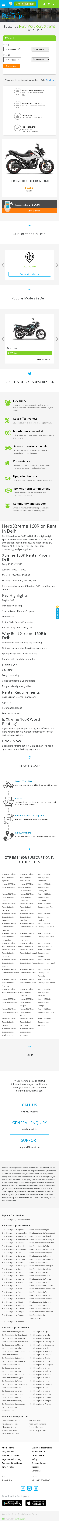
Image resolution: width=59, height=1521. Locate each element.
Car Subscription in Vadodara (13, 1404)
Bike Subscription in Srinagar (13, 1305)
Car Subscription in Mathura (13, 1374)
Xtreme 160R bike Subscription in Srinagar (44, 1002)
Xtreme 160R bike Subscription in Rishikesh (27, 992)
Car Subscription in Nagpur (12, 1378)
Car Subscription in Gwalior (40, 1358)
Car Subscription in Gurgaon (40, 1355)
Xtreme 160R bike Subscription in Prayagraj (9, 982)
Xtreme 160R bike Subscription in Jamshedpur (9, 936)
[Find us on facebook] (23, 1489)
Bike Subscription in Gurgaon (41, 1253)
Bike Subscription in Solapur (40, 1302)
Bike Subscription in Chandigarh (42, 1239)
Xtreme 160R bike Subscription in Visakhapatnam (9, 1031)
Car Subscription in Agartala (13, 1332)
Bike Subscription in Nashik (40, 1282)
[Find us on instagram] (36, 1489)
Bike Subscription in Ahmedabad (14, 1233)
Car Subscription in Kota (11, 1371)
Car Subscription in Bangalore (13, 1338)
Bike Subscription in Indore (12, 1262)
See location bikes (28, 274)
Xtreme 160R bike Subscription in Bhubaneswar (27, 887)
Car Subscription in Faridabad (13, 1351)
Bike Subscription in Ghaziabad (42, 1249)
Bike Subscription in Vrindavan (14, 1321)
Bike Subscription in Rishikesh (13, 1298)
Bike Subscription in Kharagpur (41, 1266)
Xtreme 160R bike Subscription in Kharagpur (27, 936)
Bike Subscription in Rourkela (41, 1298)
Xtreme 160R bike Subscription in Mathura (44, 953)
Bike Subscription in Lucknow (13, 1276)
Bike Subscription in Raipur (12, 1295)
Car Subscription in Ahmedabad (14, 1335)
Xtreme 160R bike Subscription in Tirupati (27, 1012)
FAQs (57, 614)
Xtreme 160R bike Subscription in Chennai (9, 897)
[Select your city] (54, 4)
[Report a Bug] (3, 1519)
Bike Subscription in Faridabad (14, 1249)
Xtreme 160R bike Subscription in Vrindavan (27, 1031)
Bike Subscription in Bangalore (14, 1236)
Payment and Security (11, 1459)
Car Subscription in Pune (11, 1387)
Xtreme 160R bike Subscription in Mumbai (9, 962)
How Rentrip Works (10, 1455)
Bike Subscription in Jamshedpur (14, 1266)
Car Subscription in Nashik (40, 1378)
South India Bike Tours (10, 1434)
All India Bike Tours (9, 1430)
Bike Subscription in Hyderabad (42, 1259)
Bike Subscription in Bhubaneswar (15, 1239)
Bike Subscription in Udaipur (13, 1312)
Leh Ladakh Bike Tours (10, 1420)
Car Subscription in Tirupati (40, 1397)
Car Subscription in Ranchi (12, 1391)
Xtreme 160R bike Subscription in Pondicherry (44, 972)
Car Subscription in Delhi (39, 1348)
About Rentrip (8, 1447)
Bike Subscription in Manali (40, 1276)
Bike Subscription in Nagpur (13, 1282)
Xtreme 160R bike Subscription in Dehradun (44, 897)
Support (35, 1467)
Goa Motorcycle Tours (37, 1430)
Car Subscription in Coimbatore (42, 1345)
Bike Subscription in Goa (11, 1253)
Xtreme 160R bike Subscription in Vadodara (27, 1022)
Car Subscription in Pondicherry (14, 1384)
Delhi (40, 25)
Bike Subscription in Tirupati (13, 1308)
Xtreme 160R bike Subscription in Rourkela (44, 992)
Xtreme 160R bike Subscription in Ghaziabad (27, 907)
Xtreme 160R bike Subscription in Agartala (9, 877)
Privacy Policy (8, 1467)
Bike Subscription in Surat (39, 1305)
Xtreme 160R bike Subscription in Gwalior (44, 916)
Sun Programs (20, 1519)
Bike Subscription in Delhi (39, 1246)
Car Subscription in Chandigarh (42, 1341)
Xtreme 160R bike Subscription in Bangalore (44, 877)
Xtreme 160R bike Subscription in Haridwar (9, 926)
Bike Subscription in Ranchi (40, 1295)
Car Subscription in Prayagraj (41, 1384)
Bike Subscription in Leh (39, 1272)
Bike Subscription (9, 1220)
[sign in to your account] (44, 4)
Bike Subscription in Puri (39, 1292)
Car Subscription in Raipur (40, 1387)
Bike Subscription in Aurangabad (42, 1233)
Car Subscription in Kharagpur (41, 1364)
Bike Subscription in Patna (12, 1289)
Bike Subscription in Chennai (13, 1243)
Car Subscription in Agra (39, 1332)
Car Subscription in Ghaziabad (41, 1351)
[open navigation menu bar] (4, 4)
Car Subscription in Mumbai (40, 1374)
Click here (50, 80)
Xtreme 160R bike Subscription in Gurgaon (9, 916)
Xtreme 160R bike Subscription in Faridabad (9, 907)
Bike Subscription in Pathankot (41, 1285)
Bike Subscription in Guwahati (13, 1256)
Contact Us (36, 1470)
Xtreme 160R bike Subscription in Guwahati (27, 916)
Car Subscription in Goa (11, 1355)
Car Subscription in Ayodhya (40, 1335)
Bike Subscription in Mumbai (40, 1279)
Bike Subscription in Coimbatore (42, 1243)
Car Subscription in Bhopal (40, 1338)
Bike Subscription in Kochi (12, 1269)
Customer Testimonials (42, 1447)
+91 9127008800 (41, 1480)
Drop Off (7, 55)
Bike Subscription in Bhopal (40, 1236)
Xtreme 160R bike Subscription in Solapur (27, 1002)
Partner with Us (38, 1451)
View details (42, 359)
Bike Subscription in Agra (39, 1230)
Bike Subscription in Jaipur (40, 1262)
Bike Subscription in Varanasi (13, 1315)
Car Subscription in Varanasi (40, 1404)
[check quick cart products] (48, 4)
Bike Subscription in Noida (12, 1285)
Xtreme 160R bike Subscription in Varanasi (44, 1022)
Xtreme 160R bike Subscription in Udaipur (9, 1022)
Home (26, 25)
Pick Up (6, 44)
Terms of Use (38, 1455)
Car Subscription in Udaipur (40, 1401)
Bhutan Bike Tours (36, 1427)
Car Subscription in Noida (12, 1381)
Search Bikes (12, 66)
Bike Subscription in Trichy (40, 1308)
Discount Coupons (40, 1463)
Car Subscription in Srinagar (40, 1394)
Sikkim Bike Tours (9, 1427)
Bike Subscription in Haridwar (13, 1259)
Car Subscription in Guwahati (13, 1358)
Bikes (33, 25)
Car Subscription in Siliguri (40, 1391)
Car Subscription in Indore (40, 1361)
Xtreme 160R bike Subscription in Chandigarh (44, 887)
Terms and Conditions (12, 1463)
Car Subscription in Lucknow (40, 1371)
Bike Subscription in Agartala (13, 1230)
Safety (34, 1459)
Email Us (7, 1480)
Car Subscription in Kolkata (40, 1368)
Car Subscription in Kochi (11, 1368)
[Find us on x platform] (30, 1489)
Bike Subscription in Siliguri (12, 1302)
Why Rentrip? (8, 1451)
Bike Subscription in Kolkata (40, 1269)
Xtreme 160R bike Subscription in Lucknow (9, 953)
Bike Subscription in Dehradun (14, 1246)
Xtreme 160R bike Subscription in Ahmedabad (27, 877)
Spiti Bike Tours (35, 1420)
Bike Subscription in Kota (11, 1272)
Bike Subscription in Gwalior (40, 1256)
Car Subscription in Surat (11, 1397)
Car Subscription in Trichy (12, 1401)
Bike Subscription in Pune (12, 1292)
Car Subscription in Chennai (12, 1345)
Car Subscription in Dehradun (13, 1348)
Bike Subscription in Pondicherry (42, 1289)
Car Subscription (23, 1220)
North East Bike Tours (37, 1424)
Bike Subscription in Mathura (13, 1279)
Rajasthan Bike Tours (10, 1424)
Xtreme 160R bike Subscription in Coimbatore (27, 897)
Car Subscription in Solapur (12, 1394)
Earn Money (33, 210)
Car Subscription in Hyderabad (14, 1361)
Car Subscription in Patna (39, 1381)
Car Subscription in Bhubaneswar (15, 1341)
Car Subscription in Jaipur (12, 1364)
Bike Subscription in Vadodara (41, 1312)
